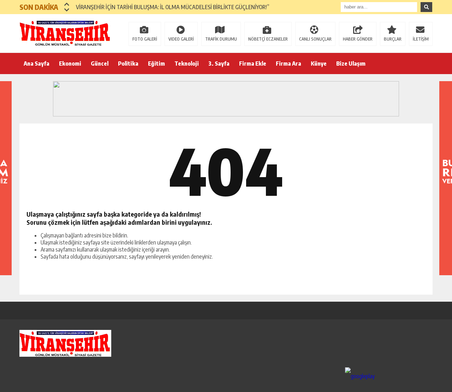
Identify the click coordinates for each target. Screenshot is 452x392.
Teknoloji (186, 63)
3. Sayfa (219, 63)
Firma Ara (288, 63)
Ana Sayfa (36, 63)
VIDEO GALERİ (181, 39)
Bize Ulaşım (350, 63)
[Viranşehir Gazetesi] (65, 32)
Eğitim (156, 63)
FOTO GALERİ (144, 39)
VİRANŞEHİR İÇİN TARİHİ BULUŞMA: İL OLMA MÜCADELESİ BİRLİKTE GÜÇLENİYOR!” (172, 7)
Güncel (99, 63)
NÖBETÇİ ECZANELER (268, 39)
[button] (67, 4)
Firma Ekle (252, 63)
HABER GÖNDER (358, 39)
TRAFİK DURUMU (221, 39)
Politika (128, 63)
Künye (319, 63)
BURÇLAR (393, 39)
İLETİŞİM (421, 39)
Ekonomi (70, 63)
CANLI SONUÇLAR (315, 39)
